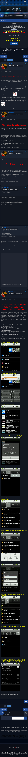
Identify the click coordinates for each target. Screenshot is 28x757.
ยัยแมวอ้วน (6, 187)
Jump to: (9, 718)
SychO (18, 747)
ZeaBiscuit (5, 53)
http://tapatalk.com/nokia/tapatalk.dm (9, 334)
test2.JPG (5, 284)
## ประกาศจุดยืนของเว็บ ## (14, 25)
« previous (3, 56)
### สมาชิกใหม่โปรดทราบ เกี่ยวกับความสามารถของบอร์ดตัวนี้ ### (14, 28)
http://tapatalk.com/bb (6, 330)
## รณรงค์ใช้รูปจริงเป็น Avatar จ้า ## (14, 26)
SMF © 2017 (12, 746)
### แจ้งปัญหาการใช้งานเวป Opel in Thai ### (14, 30)
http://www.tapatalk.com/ (13, 694)
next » (25, 56)
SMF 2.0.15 (7, 746)
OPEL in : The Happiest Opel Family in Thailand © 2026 (14, 752)
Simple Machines (19, 746)
